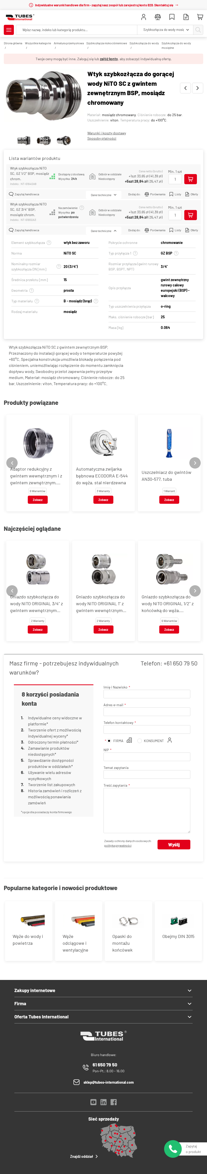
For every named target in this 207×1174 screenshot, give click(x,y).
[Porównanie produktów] (158, 17)
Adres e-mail (113, 705)
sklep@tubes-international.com (109, 1082)
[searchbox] (76, 30)
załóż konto (109, 59)
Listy (178, 194)
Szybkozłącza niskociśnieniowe (106, 43)
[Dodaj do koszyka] (190, 179)
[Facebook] (114, 1103)
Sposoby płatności (101, 138)
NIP (106, 750)
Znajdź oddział (81, 1156)
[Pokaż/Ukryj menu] (9, 30)
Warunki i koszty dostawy (106, 133)
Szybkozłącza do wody (144, 43)
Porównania (157, 194)
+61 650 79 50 (181, 663)
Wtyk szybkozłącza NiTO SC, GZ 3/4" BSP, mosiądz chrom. (28, 209)
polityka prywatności (118, 845)
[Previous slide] (12, 463)
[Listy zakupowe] (172, 17)
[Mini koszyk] (200, 17)
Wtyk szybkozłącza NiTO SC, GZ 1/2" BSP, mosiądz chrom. (29, 173)
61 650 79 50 (105, 1064)
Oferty (194, 194)
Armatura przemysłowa (69, 43)
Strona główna (13, 43)
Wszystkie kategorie (38, 43)
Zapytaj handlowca (27, 194)
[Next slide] (195, 463)
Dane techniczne (101, 195)
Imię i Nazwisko (115, 687)
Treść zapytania (115, 785)
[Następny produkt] (197, 88)
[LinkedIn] (103, 1103)
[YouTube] (93, 1103)
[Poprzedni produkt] (185, 88)
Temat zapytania (116, 767)
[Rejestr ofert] (186, 17)
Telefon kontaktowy (118, 722)
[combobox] (165, 30)
